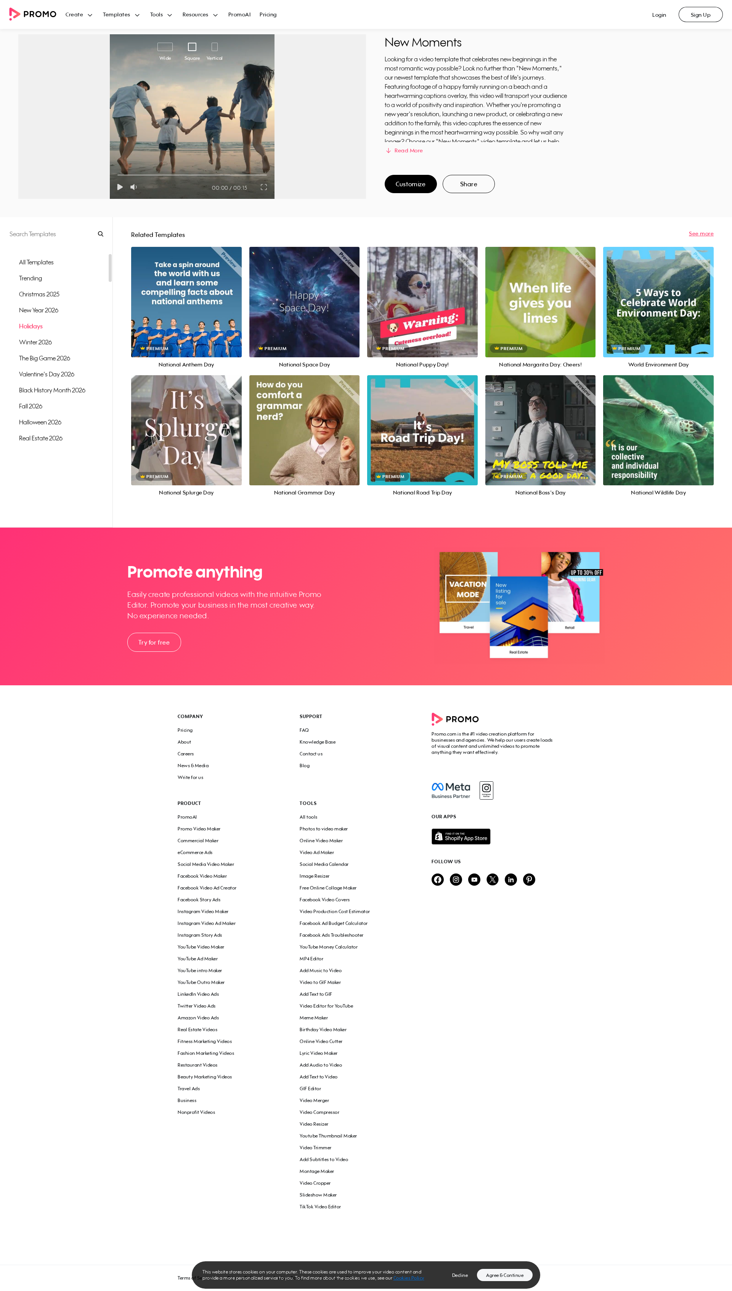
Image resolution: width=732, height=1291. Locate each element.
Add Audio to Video (321, 1065)
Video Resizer (314, 1124)
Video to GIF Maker (320, 982)
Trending (30, 278)
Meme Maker (314, 1018)
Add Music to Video (321, 970)
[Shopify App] (493, 837)
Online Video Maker (321, 840)
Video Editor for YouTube (326, 1006)
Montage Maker (317, 1171)
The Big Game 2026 (44, 358)
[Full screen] (264, 187)
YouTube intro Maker (200, 970)
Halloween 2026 (40, 422)
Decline (460, 1275)
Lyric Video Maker (319, 1053)
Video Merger (314, 1100)
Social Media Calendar (324, 864)
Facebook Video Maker (202, 876)
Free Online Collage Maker (328, 888)
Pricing (268, 14)
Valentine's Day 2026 (46, 374)
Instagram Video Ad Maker (207, 923)
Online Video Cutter (321, 1041)
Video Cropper (315, 1183)
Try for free (154, 642)
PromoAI (239, 14)
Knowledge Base (318, 742)
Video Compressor (319, 1112)
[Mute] (135, 187)
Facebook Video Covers (325, 899)
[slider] (117, 175)
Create (74, 14)
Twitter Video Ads (197, 1006)
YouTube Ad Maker (198, 958)
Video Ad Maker (317, 852)
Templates (116, 14)
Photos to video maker (324, 829)
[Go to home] (37, 15)
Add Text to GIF (316, 994)
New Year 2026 (38, 310)
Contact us (311, 754)
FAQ (304, 730)
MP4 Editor (311, 958)
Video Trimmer (316, 1147)
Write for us (190, 777)
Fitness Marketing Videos (205, 1041)
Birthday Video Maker (323, 1029)
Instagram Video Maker (203, 911)
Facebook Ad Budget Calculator (334, 923)
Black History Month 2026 (52, 390)
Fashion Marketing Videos (206, 1053)
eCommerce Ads (195, 852)
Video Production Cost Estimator (335, 911)
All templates (36, 262)
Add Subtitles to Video (324, 1159)
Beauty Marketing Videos (205, 1077)
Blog (305, 765)
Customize (410, 184)
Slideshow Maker (318, 1195)
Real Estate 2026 (41, 438)
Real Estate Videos (197, 1029)
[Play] (120, 187)
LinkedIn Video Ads (198, 994)
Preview (186, 293)
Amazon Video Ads (198, 1018)
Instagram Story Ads (200, 935)
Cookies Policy (408, 1278)
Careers (186, 754)
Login (659, 14)
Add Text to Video (319, 1077)
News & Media (193, 765)
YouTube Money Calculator (329, 947)
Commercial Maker (198, 840)
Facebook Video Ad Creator (207, 888)
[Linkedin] (511, 880)
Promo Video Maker (199, 829)
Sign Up (701, 14)
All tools (309, 817)
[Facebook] (451, 790)
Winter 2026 (35, 342)
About (184, 742)
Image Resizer (315, 876)
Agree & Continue (504, 1275)
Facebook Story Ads (199, 899)
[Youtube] (474, 880)
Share (469, 184)
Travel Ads (189, 1088)
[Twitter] (492, 880)
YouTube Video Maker (201, 947)
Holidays (31, 326)
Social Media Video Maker (206, 864)
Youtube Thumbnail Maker (328, 1136)
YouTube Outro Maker (201, 982)
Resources (196, 14)
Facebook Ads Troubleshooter (332, 935)
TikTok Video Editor (320, 1206)
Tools (156, 14)
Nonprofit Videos (196, 1112)
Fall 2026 (30, 406)
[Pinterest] (529, 880)
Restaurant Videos (198, 1065)
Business (187, 1100)
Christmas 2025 (39, 294)
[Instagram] (486, 790)
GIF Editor (310, 1088)
